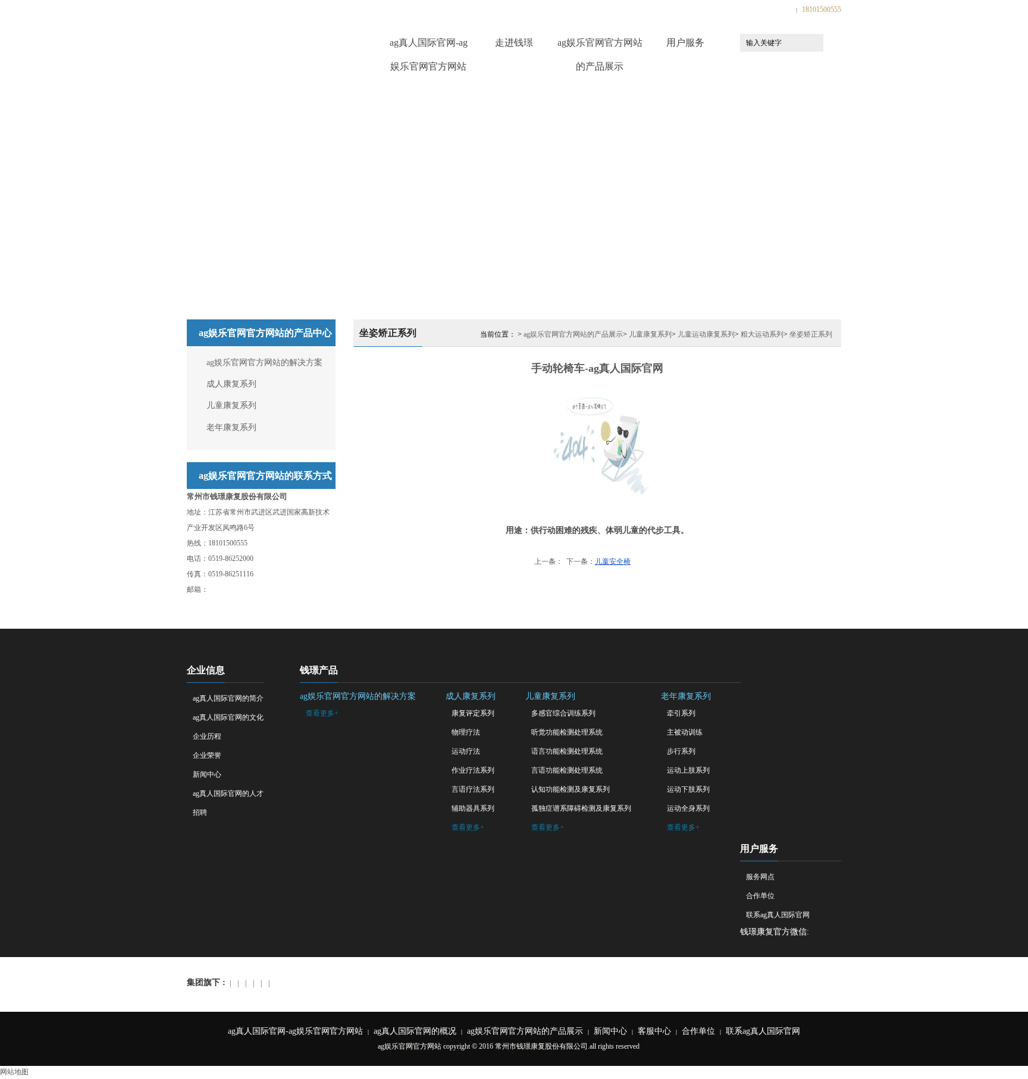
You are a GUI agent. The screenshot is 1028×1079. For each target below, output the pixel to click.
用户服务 (685, 42)
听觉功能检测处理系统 (567, 732)
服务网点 (760, 877)
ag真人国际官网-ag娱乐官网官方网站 (429, 46)
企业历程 (207, 736)
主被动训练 (685, 732)
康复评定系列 (473, 713)
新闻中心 (207, 774)
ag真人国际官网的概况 (415, 1031)
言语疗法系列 (473, 789)
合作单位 (760, 896)
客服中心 (654, 1031)
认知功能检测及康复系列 (570, 789)
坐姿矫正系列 (810, 334)
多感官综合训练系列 (563, 713)
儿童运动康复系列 (706, 334)
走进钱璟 (514, 42)
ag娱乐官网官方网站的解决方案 (264, 362)
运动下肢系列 (688, 789)
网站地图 (14, 1072)
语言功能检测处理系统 (567, 751)
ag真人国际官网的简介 (228, 698)
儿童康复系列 (231, 405)
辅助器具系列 (473, 808)
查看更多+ (322, 713)
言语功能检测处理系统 (567, 770)
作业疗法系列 (473, 770)
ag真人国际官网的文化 (228, 717)
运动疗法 (466, 751)
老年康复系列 (231, 427)
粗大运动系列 (762, 334)
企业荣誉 (207, 755)
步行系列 (681, 751)
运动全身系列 (688, 808)
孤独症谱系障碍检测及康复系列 (581, 808)
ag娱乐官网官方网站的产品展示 (599, 46)
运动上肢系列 (688, 770)
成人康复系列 (231, 383)
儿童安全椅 (613, 561)
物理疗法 (466, 732)
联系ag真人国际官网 (778, 915)
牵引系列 (681, 713)
